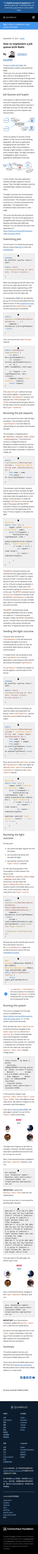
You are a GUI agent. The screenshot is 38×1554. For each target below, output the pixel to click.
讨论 (4, 1459)
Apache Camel (8, 1512)
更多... (5, 1517)
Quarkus (13, 1536)
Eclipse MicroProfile (9, 1515)
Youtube (23, 1427)
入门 (4, 1454)
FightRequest (8, 250)
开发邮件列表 (7, 1462)
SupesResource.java (10, 952)
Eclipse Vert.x (7, 1500)
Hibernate (6, 1505)
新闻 (4, 1430)
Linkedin (23, 1425)
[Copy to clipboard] (18, 256)
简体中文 (23, 1454)
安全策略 (6, 1434)
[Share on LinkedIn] (21, 1377)
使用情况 (6, 1437)
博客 (4, 1422)
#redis (22, 38)
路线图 (5, 1432)
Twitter (22, 1417)
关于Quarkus (7, 1420)
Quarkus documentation (22, 1365)
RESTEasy (6, 1510)
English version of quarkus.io (18, 3)
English (22, 1447)
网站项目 (15, 1484)
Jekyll (13, 1478)
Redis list (18, 247)
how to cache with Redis (14, 65)
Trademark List (10, 1541)
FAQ (4, 1452)
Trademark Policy (29, 1539)
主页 (4, 1417)
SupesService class (27, 303)
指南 (4, 1450)
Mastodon (23, 1420)
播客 (4, 1425)
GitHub (22, 1430)
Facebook (23, 1422)
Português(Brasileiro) (27, 1450)
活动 (4, 1427)
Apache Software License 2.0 (12, 1471)
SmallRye (6, 1503)
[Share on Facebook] (27, 1377)
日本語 (22, 1457)
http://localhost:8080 (20, 1109)
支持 (4, 1447)
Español (22, 1452)
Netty (5, 1507)
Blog (5, 24)
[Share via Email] (33, 1377)
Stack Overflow (8, 1457)
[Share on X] (24, 1377)
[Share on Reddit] (30, 1377)
